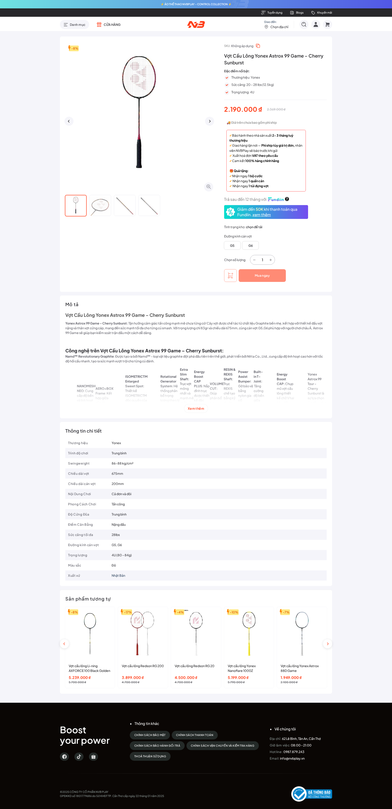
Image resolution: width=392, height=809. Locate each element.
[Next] (209, 121)
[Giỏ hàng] (327, 24)
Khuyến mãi (324, 12)
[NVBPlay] (196, 24)
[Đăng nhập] (315, 24)
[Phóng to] (208, 186)
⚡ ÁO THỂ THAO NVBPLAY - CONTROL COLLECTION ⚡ (196, 4)
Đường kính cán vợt (238, 236)
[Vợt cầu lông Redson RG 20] (196, 634)
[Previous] (69, 121)
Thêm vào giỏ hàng (230, 275)
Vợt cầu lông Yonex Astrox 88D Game (300, 668)
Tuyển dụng (274, 12)
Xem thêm (196, 408)
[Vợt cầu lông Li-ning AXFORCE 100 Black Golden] (90, 634)
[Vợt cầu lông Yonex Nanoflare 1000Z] (249, 634)
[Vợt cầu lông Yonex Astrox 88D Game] (302, 634)
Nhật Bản (118, 575)
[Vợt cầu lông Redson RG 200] (143, 634)
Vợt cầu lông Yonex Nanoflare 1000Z (242, 668)
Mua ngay (262, 275)
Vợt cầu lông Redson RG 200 (143, 666)
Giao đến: (276, 24)
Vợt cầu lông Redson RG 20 (194, 666)
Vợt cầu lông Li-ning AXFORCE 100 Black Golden (89, 668)
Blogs (300, 12)
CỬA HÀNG (112, 24)
